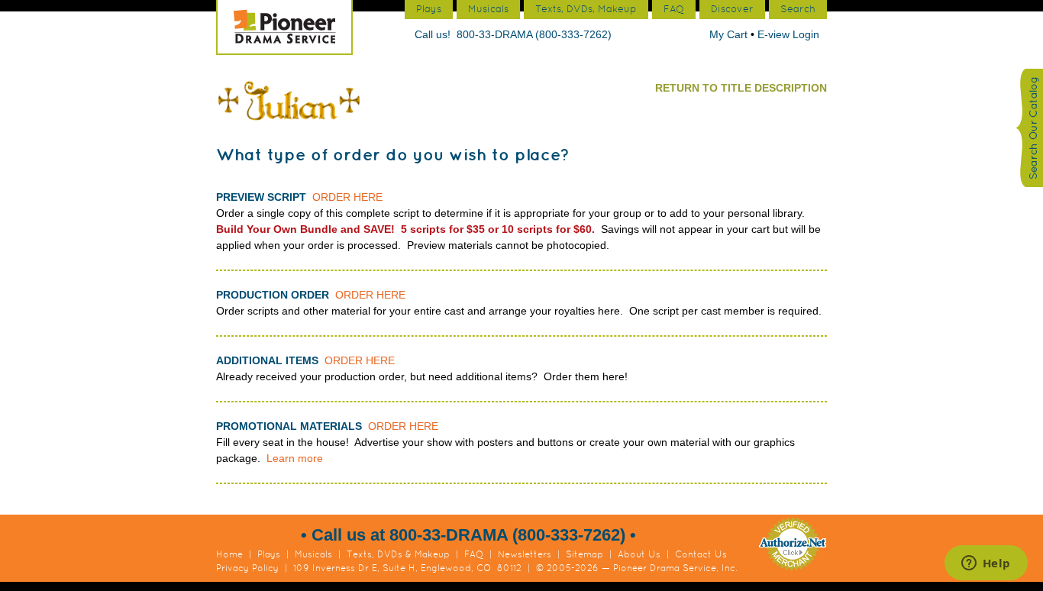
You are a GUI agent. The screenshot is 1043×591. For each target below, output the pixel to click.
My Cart (730, 34)
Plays (268, 554)
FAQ (473, 554)
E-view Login (788, 34)
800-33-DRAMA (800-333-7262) (534, 34)
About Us (639, 554)
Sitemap (584, 554)
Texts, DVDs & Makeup (398, 554)
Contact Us (701, 554)
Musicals (313, 554)
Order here (347, 197)
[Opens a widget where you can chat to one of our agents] (986, 564)
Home (229, 554)
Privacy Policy (247, 568)
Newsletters (524, 554)
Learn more (294, 458)
